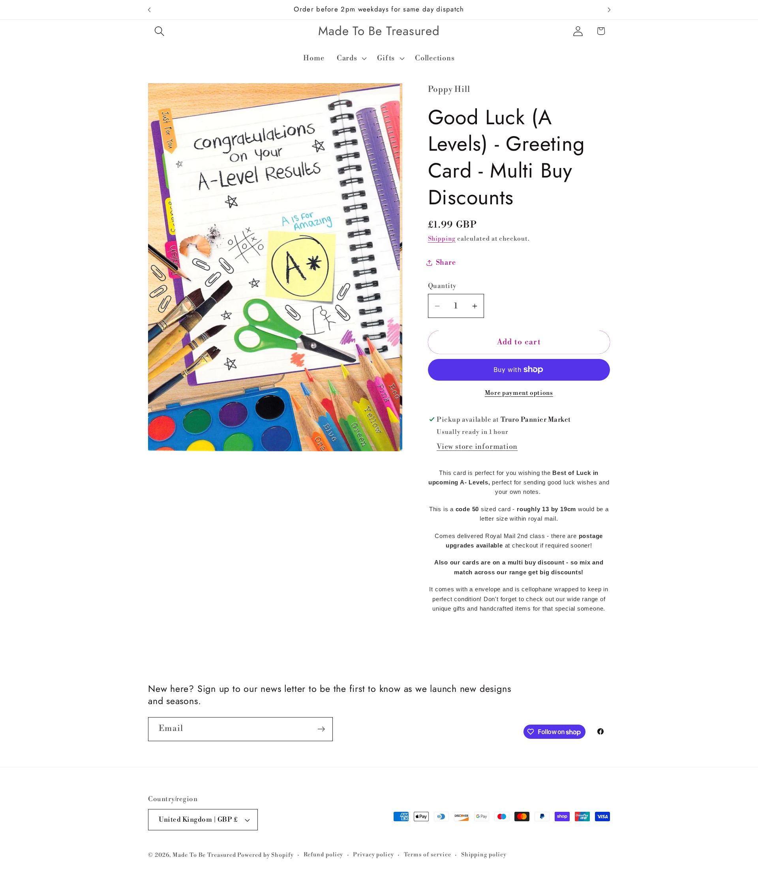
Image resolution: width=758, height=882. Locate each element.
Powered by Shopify (265, 855)
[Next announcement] (609, 9)
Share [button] (446, 262)
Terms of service (428, 854)
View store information (477, 446)
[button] (159, 31)
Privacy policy (373, 854)
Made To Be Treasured (204, 855)
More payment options (519, 393)
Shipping (442, 239)
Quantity (442, 286)
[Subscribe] (321, 729)
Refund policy (323, 854)
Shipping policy (484, 854)
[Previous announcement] (149, 9)
